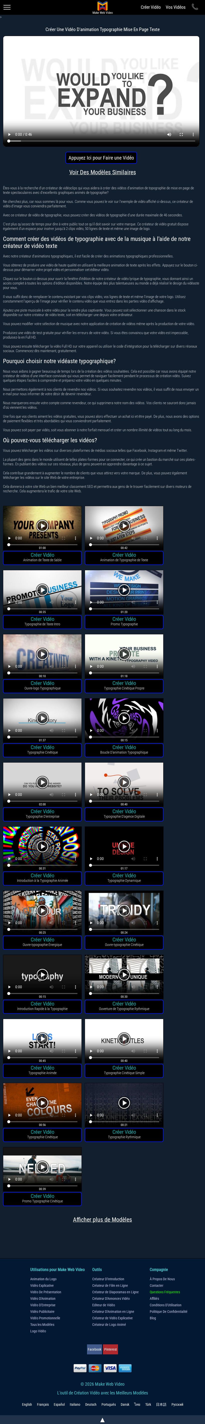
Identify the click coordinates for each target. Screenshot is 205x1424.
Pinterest (110, 1349)
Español (59, 1404)
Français (43, 1404)
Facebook (94, 1349)
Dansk (125, 1404)
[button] (42, 529)
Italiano (75, 1404)
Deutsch (90, 1404)
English (27, 1404)
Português (109, 1404)
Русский (177, 1404)
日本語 (161, 1404)
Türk (148, 1404)
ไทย (137, 1404)
